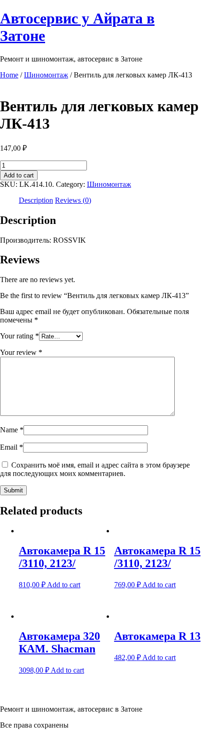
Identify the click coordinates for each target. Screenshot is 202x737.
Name (11, 430)
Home (9, 75)
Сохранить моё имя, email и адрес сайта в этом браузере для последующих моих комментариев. (95, 469)
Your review (21, 352)
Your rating (19, 336)
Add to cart (19, 175)
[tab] (36, 200)
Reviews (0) (73, 200)
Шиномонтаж (46, 75)
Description (36, 200)
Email (11, 447)
